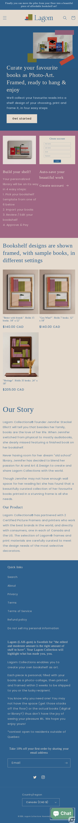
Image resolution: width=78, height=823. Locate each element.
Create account (51, 186)
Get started (21, 118)
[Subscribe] (66, 763)
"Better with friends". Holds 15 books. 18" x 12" (18, 319)
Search (13, 577)
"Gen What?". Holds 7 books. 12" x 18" (56, 319)
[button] (5, 18)
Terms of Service (20, 611)
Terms (12, 603)
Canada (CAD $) (37, 802)
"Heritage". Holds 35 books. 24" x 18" (20, 382)
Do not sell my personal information (33, 628)
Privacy (13, 594)
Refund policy (17, 619)
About (12, 586)
